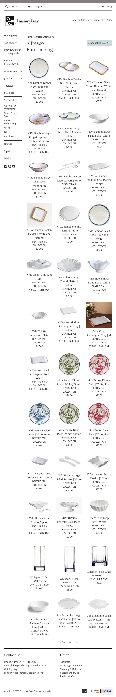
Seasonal (13, 100)
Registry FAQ (67, 676)
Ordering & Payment (71, 665)
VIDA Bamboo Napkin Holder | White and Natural (39, 233)
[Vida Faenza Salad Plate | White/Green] (69, 414)
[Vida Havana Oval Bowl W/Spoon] (39, 506)
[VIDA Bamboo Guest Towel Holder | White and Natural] (99, 68)
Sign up (39, 6)
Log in (29, 6)
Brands (13, 143)
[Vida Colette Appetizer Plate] (39, 315)
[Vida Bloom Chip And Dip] (39, 263)
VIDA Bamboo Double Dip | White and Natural (69, 83)
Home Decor (13, 71)
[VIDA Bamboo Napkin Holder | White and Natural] (39, 215)
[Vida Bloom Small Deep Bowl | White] (99, 265)
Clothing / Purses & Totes (12, 62)
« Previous (65, 642)
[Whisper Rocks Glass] (99, 555)
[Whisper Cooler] (39, 558)
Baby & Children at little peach (12, 51)
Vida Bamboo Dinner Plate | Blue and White (39, 86)
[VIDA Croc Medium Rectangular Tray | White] (69, 310)
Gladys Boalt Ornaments (10, 107)
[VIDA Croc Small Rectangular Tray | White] (39, 359)
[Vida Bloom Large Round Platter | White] (69, 265)
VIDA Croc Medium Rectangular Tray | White (69, 326)
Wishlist (8, 158)
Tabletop (13, 85)
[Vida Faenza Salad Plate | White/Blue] (39, 414)
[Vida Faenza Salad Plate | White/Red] (99, 414)
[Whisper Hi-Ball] (69, 559)
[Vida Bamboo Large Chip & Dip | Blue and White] (69, 116)
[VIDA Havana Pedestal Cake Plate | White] (69, 505)
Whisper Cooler (39, 577)
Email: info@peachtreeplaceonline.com (25, 665)
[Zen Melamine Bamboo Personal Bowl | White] (39, 606)
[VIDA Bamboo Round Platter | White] (69, 213)
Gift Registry (10, 35)
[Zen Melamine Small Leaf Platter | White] (99, 604)
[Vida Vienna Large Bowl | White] (99, 506)
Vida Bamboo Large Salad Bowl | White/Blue (39, 181)
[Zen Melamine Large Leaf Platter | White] (69, 604)
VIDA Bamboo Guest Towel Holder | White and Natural (98, 86)
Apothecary (10, 42)
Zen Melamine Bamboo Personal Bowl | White (39, 623)
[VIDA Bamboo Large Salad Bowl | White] (99, 118)
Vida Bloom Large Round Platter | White (69, 281)
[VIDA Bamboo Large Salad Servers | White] (69, 165)
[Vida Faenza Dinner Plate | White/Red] (99, 364)
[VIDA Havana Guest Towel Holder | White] (39, 461)
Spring (7, 127)
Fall (5, 131)
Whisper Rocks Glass (99, 571)
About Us (65, 661)
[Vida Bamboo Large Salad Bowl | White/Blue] (39, 166)
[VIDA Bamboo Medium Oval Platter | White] (99, 165)
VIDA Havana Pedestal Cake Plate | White (69, 521)
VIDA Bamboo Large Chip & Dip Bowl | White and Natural (39, 137)
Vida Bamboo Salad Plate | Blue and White (99, 234)
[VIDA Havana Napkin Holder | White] (99, 461)
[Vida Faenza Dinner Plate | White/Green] (69, 364)
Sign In (7, 151)
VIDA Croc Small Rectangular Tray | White (39, 374)
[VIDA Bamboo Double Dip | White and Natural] (69, 66)
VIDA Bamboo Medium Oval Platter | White (99, 179)
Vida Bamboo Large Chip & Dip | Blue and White (69, 132)
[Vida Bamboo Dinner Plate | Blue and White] (39, 68)
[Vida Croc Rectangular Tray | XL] (99, 315)
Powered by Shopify (42, 691)
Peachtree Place (26, 691)
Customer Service (69, 672)
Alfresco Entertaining (10, 122)
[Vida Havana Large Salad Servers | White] (69, 462)
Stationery (13, 92)
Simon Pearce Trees (10, 114)
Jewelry (13, 78)
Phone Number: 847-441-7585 (20, 661)
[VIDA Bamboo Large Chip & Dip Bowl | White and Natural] (39, 119)
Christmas (9, 136)
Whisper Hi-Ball (69, 578)
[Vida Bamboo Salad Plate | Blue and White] (99, 215)
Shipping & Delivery (70, 669)
